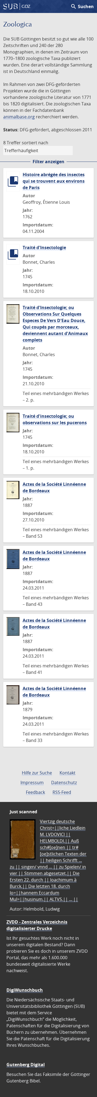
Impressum (32, 782)
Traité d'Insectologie (44, 247)
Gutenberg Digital (25, 1065)
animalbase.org (19, 117)
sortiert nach (35, 143)
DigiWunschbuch (24, 990)
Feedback (35, 792)
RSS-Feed (62, 792)
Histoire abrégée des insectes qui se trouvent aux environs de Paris (54, 181)
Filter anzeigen (48, 162)
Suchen (82, 6)
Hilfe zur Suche (37, 773)
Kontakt (67, 773)
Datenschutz (64, 782)
